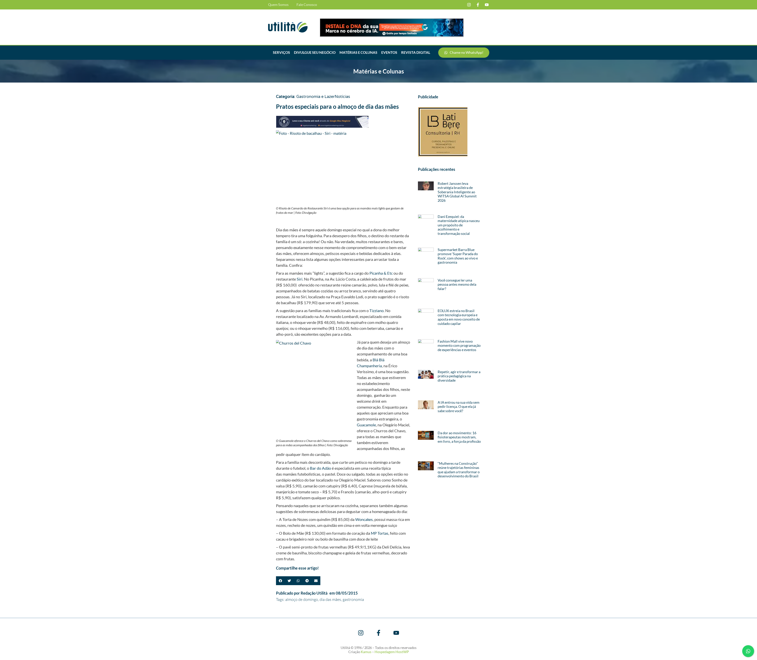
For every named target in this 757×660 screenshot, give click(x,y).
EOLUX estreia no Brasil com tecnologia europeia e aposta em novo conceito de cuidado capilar (459, 317)
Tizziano (376, 310)
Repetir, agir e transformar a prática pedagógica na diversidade (459, 376)
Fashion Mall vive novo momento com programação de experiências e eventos (459, 345)
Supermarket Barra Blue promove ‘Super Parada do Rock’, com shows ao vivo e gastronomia (458, 256)
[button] (280, 580)
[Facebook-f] (478, 5)
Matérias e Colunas (358, 52)
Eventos (389, 52)
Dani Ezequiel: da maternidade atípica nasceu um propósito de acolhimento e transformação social (459, 225)
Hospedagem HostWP (392, 652)
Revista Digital (415, 52)
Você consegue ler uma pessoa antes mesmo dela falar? (457, 284)
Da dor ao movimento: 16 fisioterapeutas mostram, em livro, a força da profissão (459, 437)
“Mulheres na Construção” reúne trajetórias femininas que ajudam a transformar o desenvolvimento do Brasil (459, 469)
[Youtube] (487, 5)
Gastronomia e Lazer (315, 96)
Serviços (281, 52)
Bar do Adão (320, 468)
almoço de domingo (301, 599)
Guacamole (366, 424)
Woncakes (364, 519)
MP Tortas (379, 533)
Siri (299, 279)
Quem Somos (278, 5)
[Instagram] (469, 5)
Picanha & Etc (381, 273)
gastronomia (353, 599)
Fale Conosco (306, 5)
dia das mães (330, 599)
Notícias (342, 96)
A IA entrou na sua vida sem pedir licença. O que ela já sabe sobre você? (458, 406)
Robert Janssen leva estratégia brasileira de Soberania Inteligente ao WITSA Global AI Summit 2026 (457, 192)
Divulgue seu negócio (315, 52)
